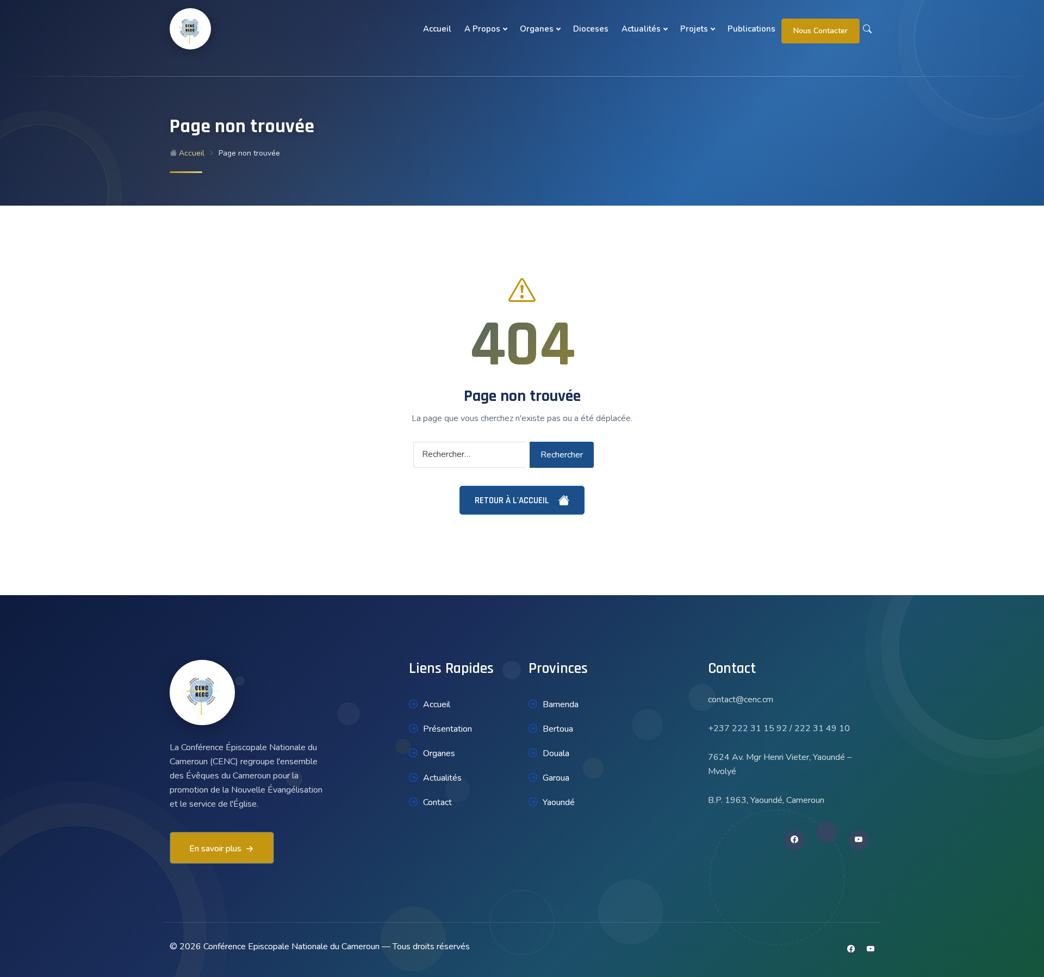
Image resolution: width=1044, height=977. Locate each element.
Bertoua (558, 729)
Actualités (641, 28)
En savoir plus (215, 849)
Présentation (447, 729)
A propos (482, 28)
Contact (437, 802)
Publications (751, 28)
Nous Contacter (820, 31)
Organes (537, 28)
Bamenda (561, 704)
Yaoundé (559, 802)
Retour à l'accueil (513, 500)
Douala (556, 753)
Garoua (556, 778)
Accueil (437, 28)
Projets (694, 28)
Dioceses (590, 28)
